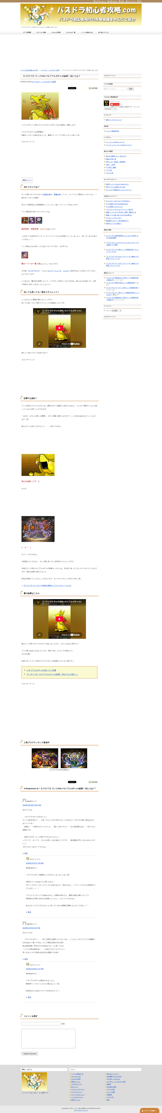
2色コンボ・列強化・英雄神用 (115, 162)
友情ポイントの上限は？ (114, 223)
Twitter (122, 1)
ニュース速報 (111, 1092)
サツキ (30, 271)
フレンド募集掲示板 (112, 131)
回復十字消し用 (111, 159)
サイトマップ (132, 1)
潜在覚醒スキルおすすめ (114, 1076)
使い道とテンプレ (103, 32)
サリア (37, 271)
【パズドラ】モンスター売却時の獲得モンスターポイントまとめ (47, 585)
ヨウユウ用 (109, 173)
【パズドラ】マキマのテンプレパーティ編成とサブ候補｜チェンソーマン (122, 258)
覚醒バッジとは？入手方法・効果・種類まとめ (121, 212)
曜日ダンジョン (76, 1100)
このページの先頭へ (150, 1110)
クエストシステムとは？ (114, 218)
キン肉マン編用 (111, 167)
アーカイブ (107, 310)
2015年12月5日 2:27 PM (35, 969)
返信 (26, 853)
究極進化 (109, 1094)
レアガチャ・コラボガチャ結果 (44, 82)
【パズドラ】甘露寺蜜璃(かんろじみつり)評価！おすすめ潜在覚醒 (122, 237)
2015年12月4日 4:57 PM (31, 928)
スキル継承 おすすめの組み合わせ (117, 204)
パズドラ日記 (111, 1089)
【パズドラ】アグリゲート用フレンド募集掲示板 (122, 288)
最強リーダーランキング (114, 120)
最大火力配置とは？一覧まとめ (116, 156)
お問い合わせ (113, 1)
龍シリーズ (74, 1087)
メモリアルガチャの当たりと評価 (41, 670)
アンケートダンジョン (78, 1089)
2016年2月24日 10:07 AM (32, 805)
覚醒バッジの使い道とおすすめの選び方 (119, 215)
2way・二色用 (110, 164)
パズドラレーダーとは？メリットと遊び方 (119, 209)
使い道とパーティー (113, 1074)
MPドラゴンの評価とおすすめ (115, 187)
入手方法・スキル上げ (113, 1079)
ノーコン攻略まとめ (87, 32)
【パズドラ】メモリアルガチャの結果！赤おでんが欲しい (52, 674)
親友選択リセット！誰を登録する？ (117, 221)
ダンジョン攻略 (41, 32)
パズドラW (110, 1097)
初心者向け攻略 (111, 1087)
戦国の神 (47, 194)
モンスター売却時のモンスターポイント (119, 190)
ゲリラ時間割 (27, 32)
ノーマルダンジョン (77, 1097)
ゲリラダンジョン (76, 1092)
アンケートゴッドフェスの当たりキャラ (119, 145)
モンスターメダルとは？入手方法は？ (118, 201)
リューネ (58, 271)
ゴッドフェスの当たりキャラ (115, 142)
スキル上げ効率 (56, 32)
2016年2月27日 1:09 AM (35, 863)
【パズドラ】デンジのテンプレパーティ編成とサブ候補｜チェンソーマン (122, 265)
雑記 (108, 1100)
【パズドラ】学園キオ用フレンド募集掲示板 (120, 283)
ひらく (29, 180)
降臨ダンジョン (76, 1081)
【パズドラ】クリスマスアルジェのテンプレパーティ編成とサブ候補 (122, 244)
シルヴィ (66, 271)
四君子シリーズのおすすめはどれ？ (117, 184)
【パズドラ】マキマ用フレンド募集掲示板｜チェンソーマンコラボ (122, 251)
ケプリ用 (109, 170)
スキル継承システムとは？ (114, 206)
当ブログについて (100, 1)
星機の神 (57, 194)
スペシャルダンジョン (78, 1094)
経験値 (109, 1084)
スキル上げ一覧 (70, 32)
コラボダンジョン (76, 1084)
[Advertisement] (81, 51)
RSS (140, 1)
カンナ (50, 271)
